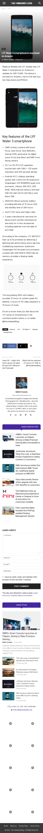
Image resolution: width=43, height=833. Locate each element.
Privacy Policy (23, 826)
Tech (9, 9)
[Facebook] (11, 415)
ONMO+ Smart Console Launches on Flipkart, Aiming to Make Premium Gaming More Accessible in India (28, 440)
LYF (18, 329)
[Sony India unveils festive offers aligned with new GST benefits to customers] (8, 482)
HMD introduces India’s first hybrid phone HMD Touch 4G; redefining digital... (27, 695)
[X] (32, 415)
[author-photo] (21, 389)
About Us (13, 826)
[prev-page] (3, 522)
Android (12, 329)
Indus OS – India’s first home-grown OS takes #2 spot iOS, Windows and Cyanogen (11, 364)
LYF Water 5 (26, 329)
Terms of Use (34, 826)
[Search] (39, 3)
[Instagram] (22, 415)
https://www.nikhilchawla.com (21, 395)
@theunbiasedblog (21, 710)
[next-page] (7, 522)
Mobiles (35, 329)
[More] (30, 346)
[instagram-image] (10, 723)
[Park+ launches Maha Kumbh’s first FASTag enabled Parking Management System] (8, 510)
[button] (4, 3)
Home (3, 9)
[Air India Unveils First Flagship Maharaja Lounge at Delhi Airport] (8, 672)
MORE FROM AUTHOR (30, 427)
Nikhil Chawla (9, 59)
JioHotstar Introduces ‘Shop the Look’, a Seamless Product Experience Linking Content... (27, 683)
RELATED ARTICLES (12, 427)
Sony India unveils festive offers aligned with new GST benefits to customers (28, 482)
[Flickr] (17, 415)
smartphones (7, 332)
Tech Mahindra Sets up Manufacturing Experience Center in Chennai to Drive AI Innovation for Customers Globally (27, 496)
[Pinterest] (27, 415)
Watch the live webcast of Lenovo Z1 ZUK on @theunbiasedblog (31, 363)
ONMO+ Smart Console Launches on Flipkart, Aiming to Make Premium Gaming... (19, 636)
